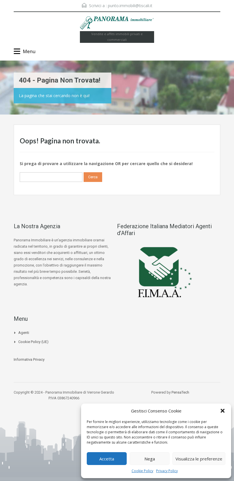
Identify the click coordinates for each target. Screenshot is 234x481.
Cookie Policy (142, 470)
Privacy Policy (167, 470)
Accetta (106, 459)
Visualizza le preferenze (198, 459)
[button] (222, 411)
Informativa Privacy (29, 359)
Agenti (23, 332)
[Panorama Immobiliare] (117, 23)
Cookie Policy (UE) (33, 342)
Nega (149, 459)
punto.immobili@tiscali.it (130, 5)
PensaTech (180, 392)
